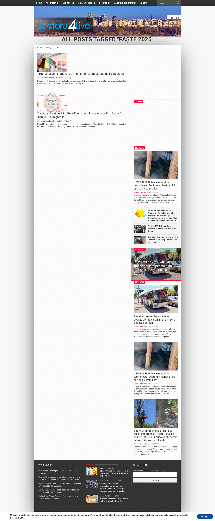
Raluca (101, 468)
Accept (205, 516)
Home (39, 48)
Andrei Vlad (103, 496)
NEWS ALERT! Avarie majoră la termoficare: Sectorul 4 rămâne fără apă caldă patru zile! (154, 185)
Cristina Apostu (47, 77)
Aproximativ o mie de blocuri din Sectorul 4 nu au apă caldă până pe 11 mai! (163, 239)
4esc (40, 477)
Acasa (39, 3)
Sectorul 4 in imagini (125, 3)
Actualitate (52, 3)
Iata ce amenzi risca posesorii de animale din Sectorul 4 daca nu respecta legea (114, 473)
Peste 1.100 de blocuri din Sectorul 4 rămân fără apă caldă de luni (162, 228)
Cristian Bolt (103, 481)
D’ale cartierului (87, 3)
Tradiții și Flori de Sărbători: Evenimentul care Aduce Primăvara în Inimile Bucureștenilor (79, 115)
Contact (144, 3)
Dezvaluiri (104, 3)
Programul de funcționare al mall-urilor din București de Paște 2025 (80, 73)
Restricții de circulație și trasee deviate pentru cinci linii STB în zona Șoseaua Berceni (154, 319)
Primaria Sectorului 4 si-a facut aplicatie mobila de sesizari (113, 500)
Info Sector (68, 3)
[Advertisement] (156, 76)
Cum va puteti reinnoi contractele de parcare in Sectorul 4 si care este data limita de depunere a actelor (112, 487)
